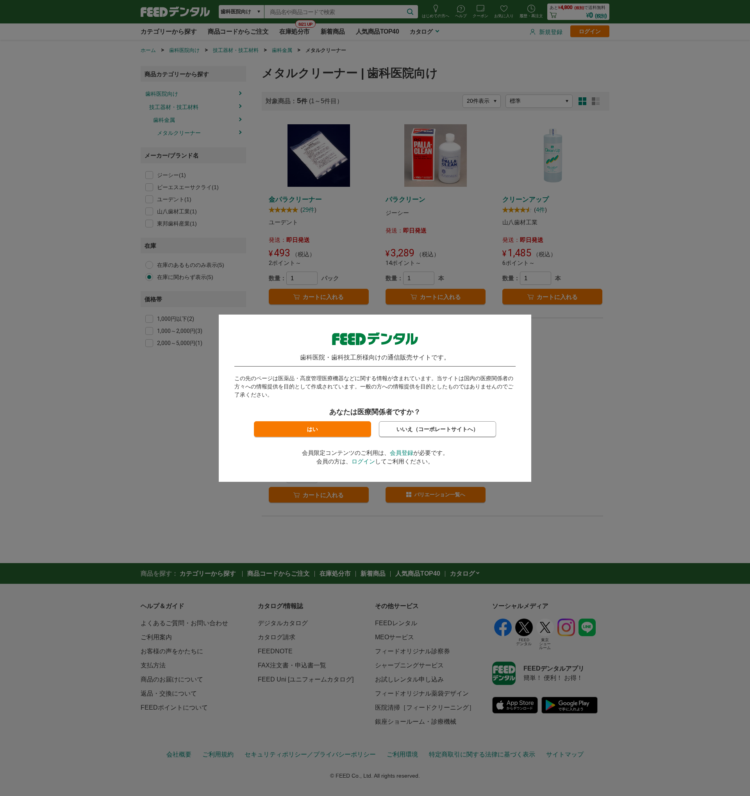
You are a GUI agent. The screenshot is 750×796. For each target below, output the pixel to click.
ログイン (363, 461)
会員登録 (401, 452)
